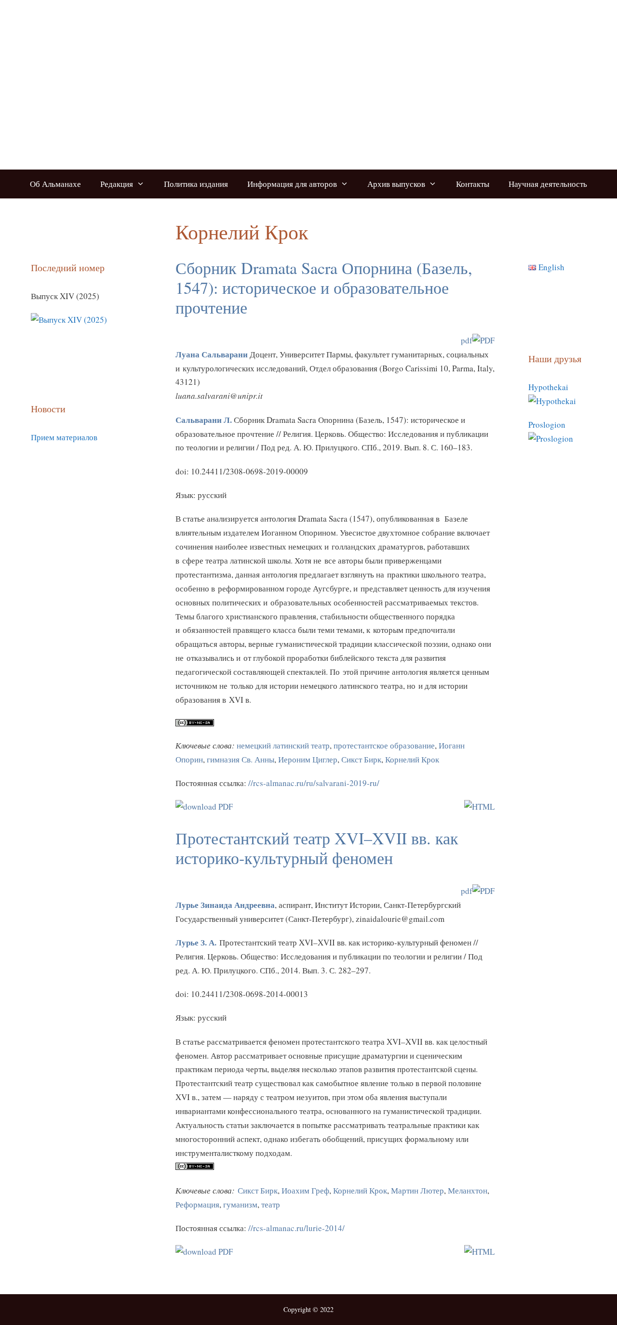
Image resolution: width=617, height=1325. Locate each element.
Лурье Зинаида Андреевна (225, 905)
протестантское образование (384, 745)
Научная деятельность (548, 183)
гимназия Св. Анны (240, 759)
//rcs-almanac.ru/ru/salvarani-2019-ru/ (313, 782)
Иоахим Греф (305, 1190)
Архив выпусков (396, 183)
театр (270, 1204)
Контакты (472, 183)
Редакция (116, 183)
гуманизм (240, 1204)
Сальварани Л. (203, 420)
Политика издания (196, 183)
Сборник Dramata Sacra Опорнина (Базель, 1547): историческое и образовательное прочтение (323, 287)
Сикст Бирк (360, 759)
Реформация (197, 1204)
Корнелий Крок (412, 759)
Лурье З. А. (195, 942)
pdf (466, 340)
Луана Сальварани (211, 354)
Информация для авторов (292, 183)
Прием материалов (64, 437)
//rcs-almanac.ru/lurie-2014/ (296, 1227)
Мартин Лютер (417, 1190)
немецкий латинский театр (283, 745)
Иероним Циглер (307, 759)
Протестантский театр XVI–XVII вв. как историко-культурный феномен (316, 848)
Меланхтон (467, 1190)
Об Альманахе (55, 183)
